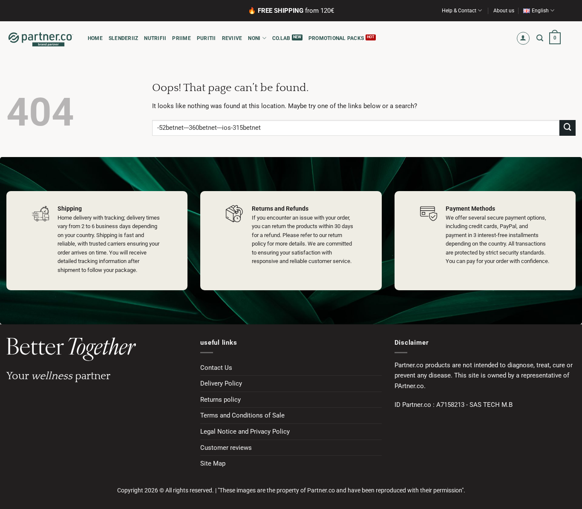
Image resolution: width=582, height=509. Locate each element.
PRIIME (181, 38)
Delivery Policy (221, 383)
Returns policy (220, 399)
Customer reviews (226, 448)
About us (503, 11)
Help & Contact (459, 11)
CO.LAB (281, 38)
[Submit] (567, 128)
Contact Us (216, 368)
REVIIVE (232, 38)
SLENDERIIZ (123, 38)
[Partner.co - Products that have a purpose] (40, 38)
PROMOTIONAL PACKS (336, 38)
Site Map (212, 463)
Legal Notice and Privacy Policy (245, 431)
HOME (95, 38)
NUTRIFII (155, 38)
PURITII (206, 38)
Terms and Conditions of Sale (242, 415)
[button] (523, 38)
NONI (254, 38)
